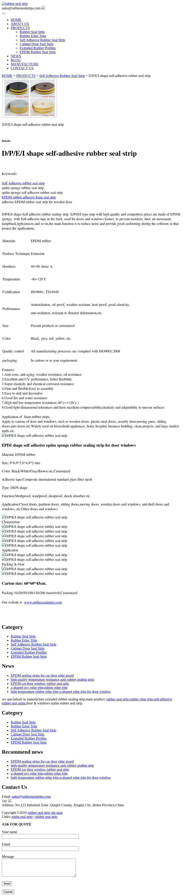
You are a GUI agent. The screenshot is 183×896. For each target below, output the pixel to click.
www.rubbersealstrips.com (43, 602)
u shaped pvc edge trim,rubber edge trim (39, 687)
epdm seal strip (22, 817)
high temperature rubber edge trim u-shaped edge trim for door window (61, 691)
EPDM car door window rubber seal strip (40, 683)
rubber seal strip (117, 699)
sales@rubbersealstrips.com (21, 132)
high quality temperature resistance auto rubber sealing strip (52, 679)
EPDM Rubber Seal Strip (38, 52)
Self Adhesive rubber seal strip (23, 183)
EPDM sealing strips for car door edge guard (42, 675)
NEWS (16, 56)
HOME (16, 20)
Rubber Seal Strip (32, 32)
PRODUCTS (20, 28)
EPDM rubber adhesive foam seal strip (29, 197)
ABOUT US (20, 24)
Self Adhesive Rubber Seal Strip (42, 40)
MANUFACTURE (24, 64)
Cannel (8, 892)
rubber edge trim (141, 699)
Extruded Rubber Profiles (38, 48)
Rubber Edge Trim (33, 36)
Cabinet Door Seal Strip (36, 44)
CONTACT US (22, 68)
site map (56, 813)
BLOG (16, 60)
